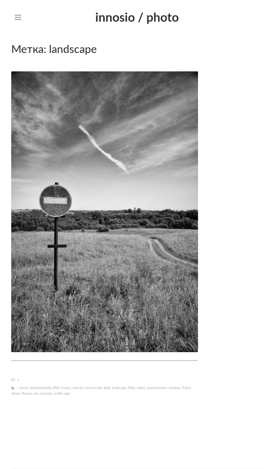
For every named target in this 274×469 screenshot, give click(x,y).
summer (46, 393)
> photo (22, 388)
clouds (65, 388)
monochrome (157, 388)
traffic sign (62, 393)
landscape (119, 388)
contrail (77, 388)
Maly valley (136, 388)
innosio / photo (137, 18)
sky (36, 393)
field (107, 388)
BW (56, 388)
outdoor (174, 388)
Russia (27, 393)
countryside (93, 388)
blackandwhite (41, 388)
